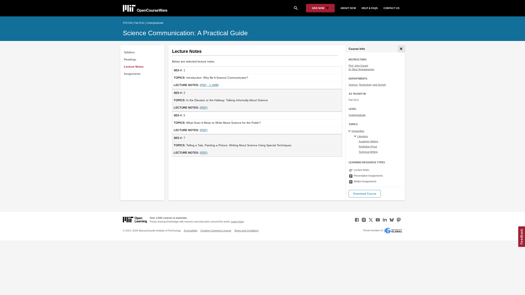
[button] (365, 193)
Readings (130, 59)
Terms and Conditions (246, 230)
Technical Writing (368, 152)
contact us (391, 8)
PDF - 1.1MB (209, 85)
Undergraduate (357, 115)
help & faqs (370, 8)
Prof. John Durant (358, 65)
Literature (362, 136)
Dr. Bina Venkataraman (361, 69)
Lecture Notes (134, 66)
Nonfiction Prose (368, 146)
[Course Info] (401, 48)
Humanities (358, 131)
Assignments (132, 73)
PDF (204, 107)
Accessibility (190, 230)
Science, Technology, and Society (367, 84)
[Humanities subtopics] (350, 131)
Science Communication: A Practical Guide (185, 33)
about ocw (348, 8)
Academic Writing (368, 141)
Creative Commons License (215, 230)
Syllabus (129, 52)
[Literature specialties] (355, 136)
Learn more (237, 221)
